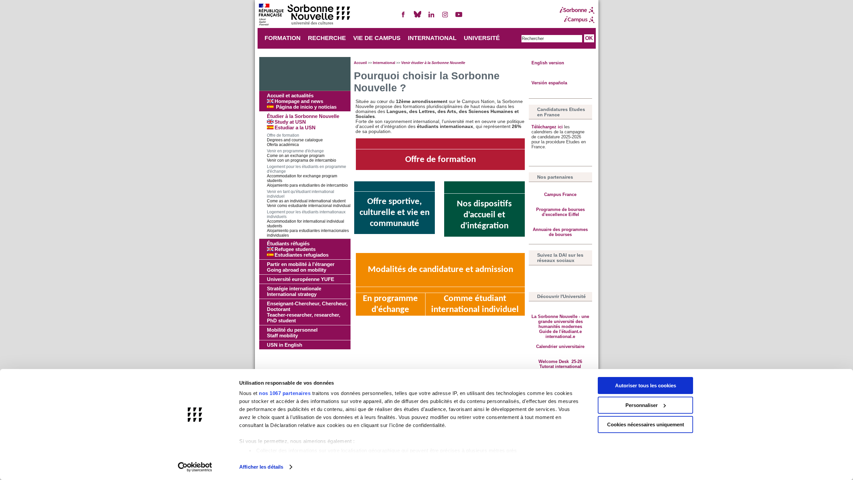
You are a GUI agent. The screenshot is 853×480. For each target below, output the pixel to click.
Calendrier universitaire (560, 346)
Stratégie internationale (294, 291)
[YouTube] (459, 17)
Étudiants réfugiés (298, 249)
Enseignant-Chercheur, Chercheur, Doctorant (307, 312)
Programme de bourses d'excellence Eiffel (560, 212)
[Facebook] (404, 17)
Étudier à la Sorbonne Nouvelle (303, 121)
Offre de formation (295, 140)
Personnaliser (641, 405)
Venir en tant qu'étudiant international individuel (309, 198)
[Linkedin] (431, 17)
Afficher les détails (261, 467)
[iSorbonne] (577, 10)
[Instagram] (445, 17)
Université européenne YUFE (300, 279)
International (384, 63)
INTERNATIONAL (432, 38)
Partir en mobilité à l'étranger (301, 267)
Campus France (560, 194)
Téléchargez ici (547, 126)
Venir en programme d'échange (301, 156)
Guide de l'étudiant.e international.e (560, 334)
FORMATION (283, 38)
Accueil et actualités (302, 101)
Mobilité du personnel (292, 332)
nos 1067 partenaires (285, 393)
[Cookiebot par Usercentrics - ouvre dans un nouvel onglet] (195, 467)
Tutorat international (560, 366)
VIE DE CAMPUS (377, 38)
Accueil (360, 63)
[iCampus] (577, 19)
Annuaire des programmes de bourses (560, 232)
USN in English (284, 345)
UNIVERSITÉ (482, 38)
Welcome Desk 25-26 (560, 361)
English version (547, 62)
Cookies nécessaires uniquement (645, 424)
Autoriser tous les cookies (645, 385)
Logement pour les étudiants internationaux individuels (308, 224)
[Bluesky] (418, 17)
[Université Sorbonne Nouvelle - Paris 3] (304, 15)
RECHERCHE (327, 38)
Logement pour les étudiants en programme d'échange (307, 176)
